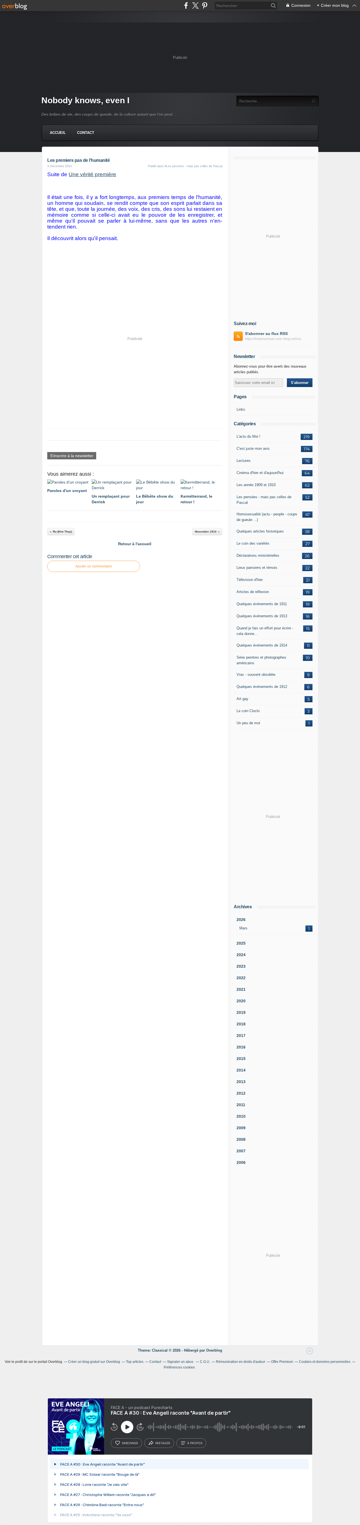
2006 (241, 1162)
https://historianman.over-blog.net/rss (273, 339)
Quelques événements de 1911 (262, 604)
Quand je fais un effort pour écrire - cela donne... (265, 631)
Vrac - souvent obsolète (256, 674)
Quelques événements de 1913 (262, 616)
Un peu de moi (248, 723)
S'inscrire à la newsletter (71, 455)
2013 (241, 1081)
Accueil (58, 133)
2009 (241, 1128)
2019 (241, 1012)
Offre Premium (282, 1362)
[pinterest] (204, 5)
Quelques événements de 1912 (262, 687)
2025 (241, 943)
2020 (241, 1001)
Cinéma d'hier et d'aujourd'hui (260, 473)
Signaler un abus (180, 1362)
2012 (241, 1093)
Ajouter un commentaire (93, 566)
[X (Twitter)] (195, 5)
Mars (243, 928)
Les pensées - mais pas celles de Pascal (264, 500)
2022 (241, 978)
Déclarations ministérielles (258, 555)
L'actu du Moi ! (248, 436)
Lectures (244, 461)
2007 (241, 1151)
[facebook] (186, 5)
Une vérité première (92, 174)
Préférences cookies (179, 1367)
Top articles (134, 1362)
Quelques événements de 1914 (262, 645)
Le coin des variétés (253, 543)
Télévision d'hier (250, 580)
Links (241, 409)
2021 (241, 989)
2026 (241, 919)
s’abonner (130, 1443)
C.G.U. (205, 1362)
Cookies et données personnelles (324, 1362)
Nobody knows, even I (85, 100)
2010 (241, 1116)
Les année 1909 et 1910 (256, 485)
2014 (241, 1070)
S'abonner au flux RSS (266, 333)
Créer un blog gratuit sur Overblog (94, 1362)
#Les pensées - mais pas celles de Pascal (193, 166)
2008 (241, 1139)
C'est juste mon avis (253, 448)
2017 (241, 1035)
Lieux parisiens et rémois (257, 567)
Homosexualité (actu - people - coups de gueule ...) (267, 517)
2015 (241, 1058)
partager (162, 1443)
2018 (241, 1024)
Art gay (242, 699)
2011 (241, 1105)
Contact (85, 133)
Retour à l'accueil (134, 544)
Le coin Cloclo (248, 711)
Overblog (214, 1350)
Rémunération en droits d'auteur (240, 1362)
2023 (241, 966)
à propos (194, 1443)
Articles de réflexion (253, 592)
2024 (241, 954)
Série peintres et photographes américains (261, 660)
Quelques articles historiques (260, 531)
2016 (241, 1047)
